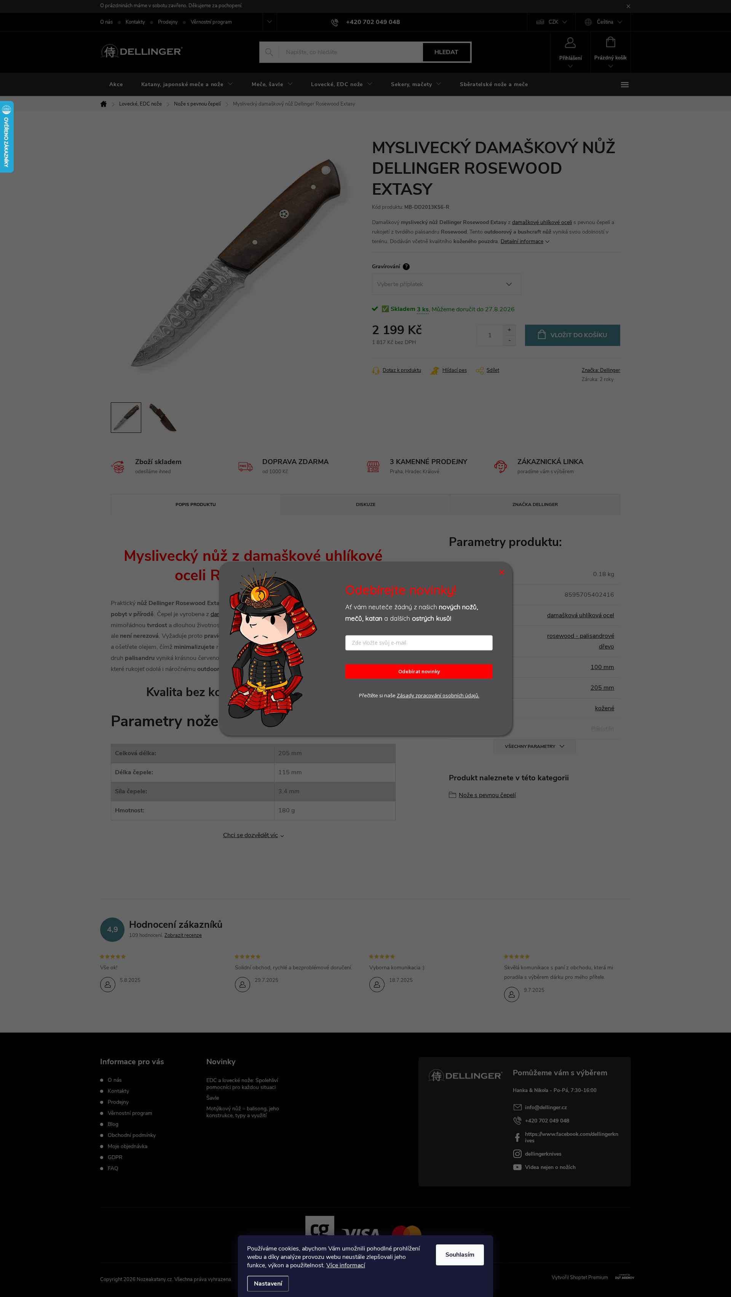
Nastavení (268, 1283)
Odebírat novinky (419, 671)
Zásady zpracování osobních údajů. (438, 695)
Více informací (345, 1265)
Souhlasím (459, 1255)
